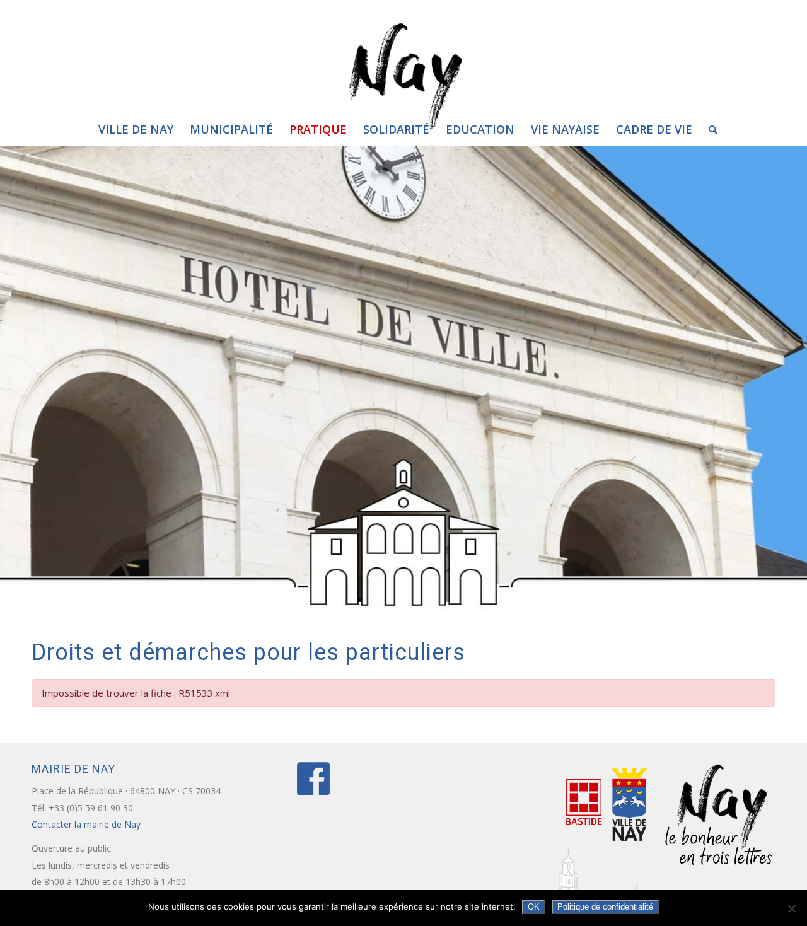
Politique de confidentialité (605, 907)
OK (534, 907)
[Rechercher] (708, 129)
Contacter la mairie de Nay (87, 824)
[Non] (791, 908)
